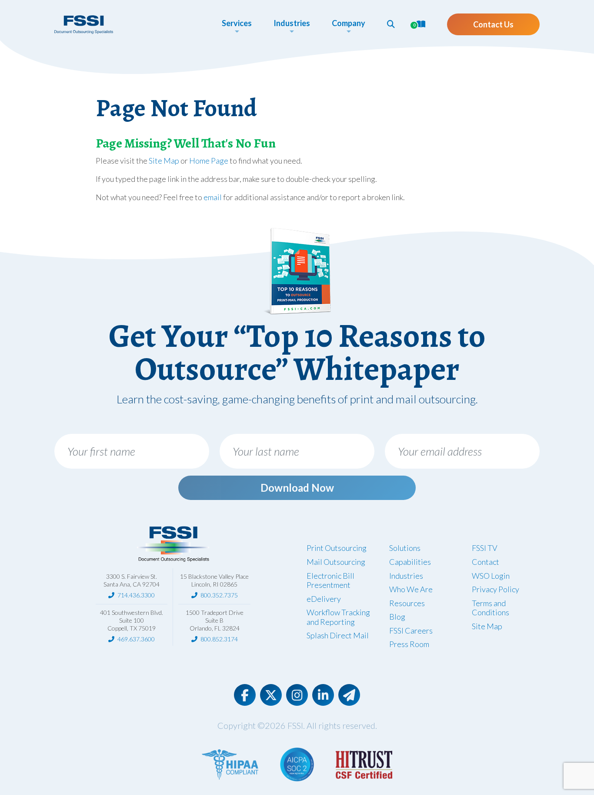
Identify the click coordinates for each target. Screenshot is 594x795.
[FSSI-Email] (349, 695)
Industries (406, 575)
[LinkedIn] (323, 695)
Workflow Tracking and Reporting (338, 617)
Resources (407, 603)
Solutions (404, 548)
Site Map (164, 160)
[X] (271, 695)
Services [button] (237, 23)
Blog (397, 616)
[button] (391, 24)
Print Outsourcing (337, 548)
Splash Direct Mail (338, 635)
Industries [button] (292, 23)
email (213, 197)
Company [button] (348, 23)
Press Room (409, 644)
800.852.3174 (219, 639)
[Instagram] (297, 695)
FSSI (295, 725)
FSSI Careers (411, 630)
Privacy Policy (495, 589)
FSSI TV (484, 548)
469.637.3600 (136, 639)
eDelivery (324, 599)
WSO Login (491, 575)
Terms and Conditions (490, 607)
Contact (485, 562)
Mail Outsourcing (336, 562)
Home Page (208, 160)
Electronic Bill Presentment (330, 580)
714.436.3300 (136, 595)
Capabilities (410, 562)
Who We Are (411, 589)
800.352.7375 (219, 595)
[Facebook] (245, 695)
